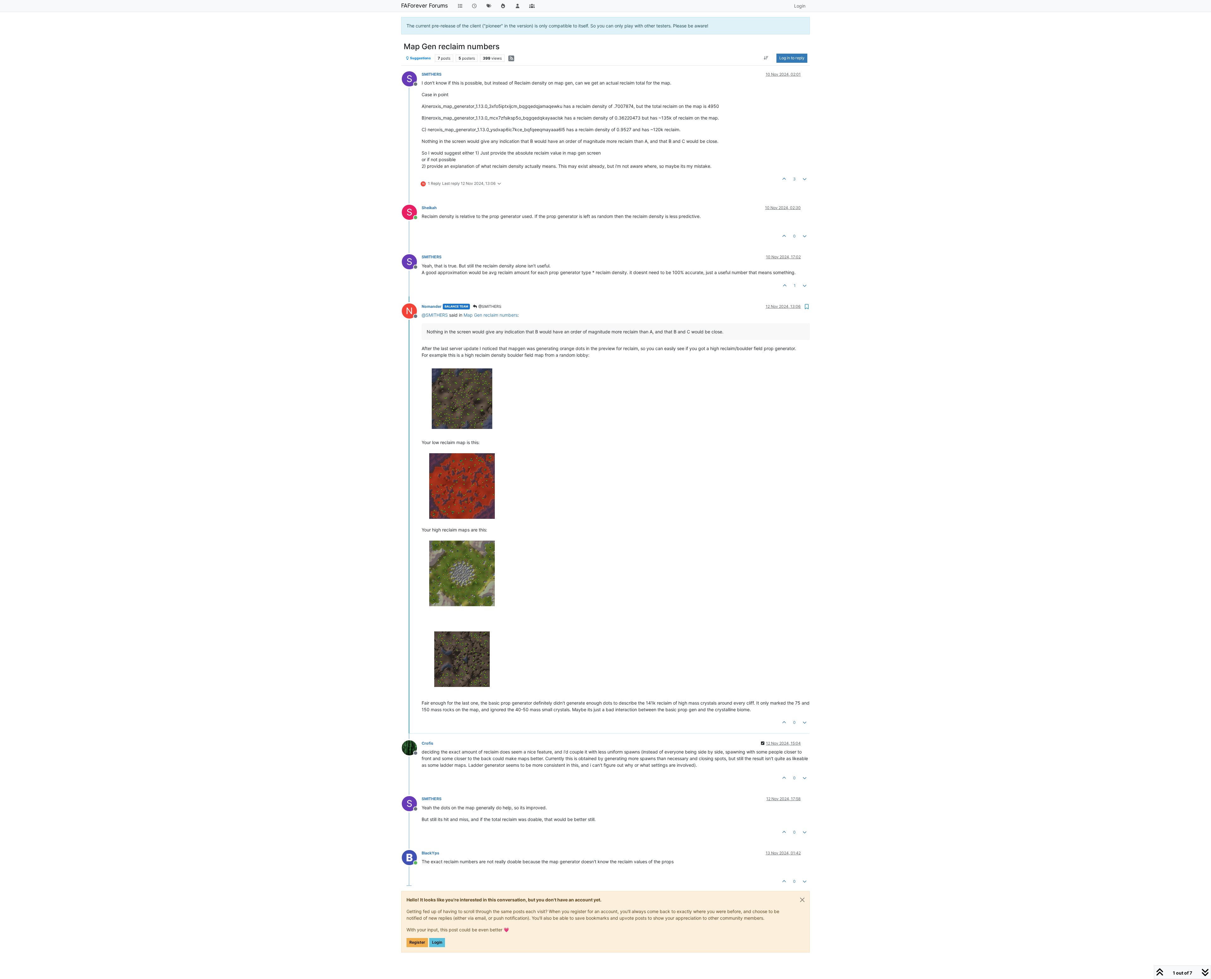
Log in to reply (791, 58)
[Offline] (412, 747)
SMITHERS (432, 74)
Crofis (427, 743)
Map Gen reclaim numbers (491, 315)
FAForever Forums (424, 5)
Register (417, 942)
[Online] (412, 857)
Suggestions (420, 58)
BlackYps (430, 853)
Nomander (432, 306)
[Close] (802, 899)
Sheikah (429, 207)
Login (437, 942)
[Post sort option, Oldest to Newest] (766, 58)
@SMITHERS (489, 306)
